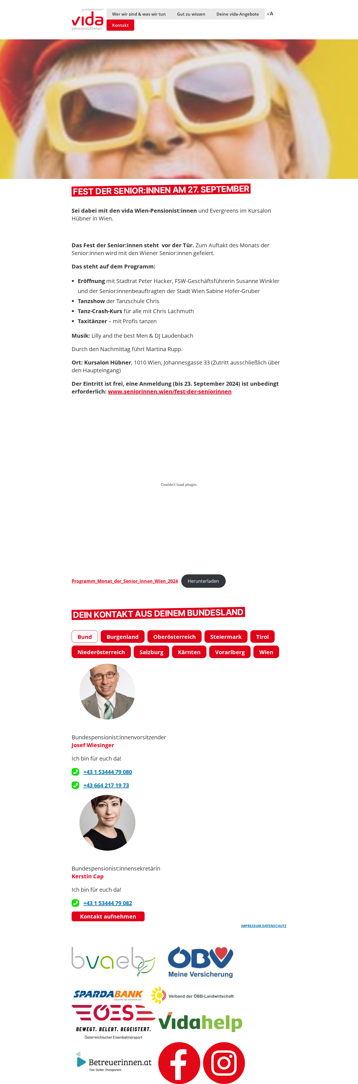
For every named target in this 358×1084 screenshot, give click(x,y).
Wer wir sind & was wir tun (139, 14)
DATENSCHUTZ (274, 926)
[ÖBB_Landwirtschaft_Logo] (192, 995)
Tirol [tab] (262, 637)
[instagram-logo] (224, 1063)
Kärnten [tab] (189, 652)
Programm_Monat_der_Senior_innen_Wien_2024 (125, 581)
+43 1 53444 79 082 (107, 903)
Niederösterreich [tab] (101, 652)
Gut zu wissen (191, 14)
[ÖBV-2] (200, 961)
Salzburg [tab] (151, 652)
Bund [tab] (84, 637)
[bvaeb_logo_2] (114, 961)
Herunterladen (203, 581)
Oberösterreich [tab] (174, 637)
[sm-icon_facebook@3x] (179, 1063)
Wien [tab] (266, 652)
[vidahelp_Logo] (200, 1022)
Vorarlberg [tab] (230, 652)
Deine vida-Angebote (237, 14)
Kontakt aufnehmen (108, 916)
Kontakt (120, 25)
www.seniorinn (129, 391)
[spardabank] (110, 995)
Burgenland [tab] (123, 637)
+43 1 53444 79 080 (107, 772)
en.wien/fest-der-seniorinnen (191, 391)
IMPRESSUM (251, 926)
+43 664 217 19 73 (106, 785)
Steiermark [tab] (226, 637)
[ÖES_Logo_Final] (114, 1022)
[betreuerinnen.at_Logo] (114, 1063)
